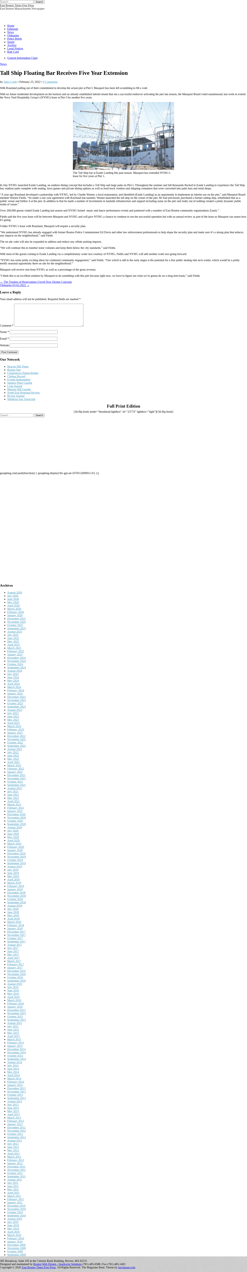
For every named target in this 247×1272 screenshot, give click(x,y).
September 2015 (16, 1019)
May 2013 (13, 1111)
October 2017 (15, 938)
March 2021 (14, 804)
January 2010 (15, 1241)
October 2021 (15, 781)
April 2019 (13, 879)
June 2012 (13, 1147)
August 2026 (14, 592)
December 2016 (16, 970)
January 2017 (15, 967)
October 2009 (15, 1251)
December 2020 (16, 814)
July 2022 (12, 752)
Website (4, 345)
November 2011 (16, 1169)
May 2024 (13, 680)
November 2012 (16, 1130)
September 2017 (16, 941)
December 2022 (16, 736)
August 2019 (14, 866)
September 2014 (16, 1059)
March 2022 (14, 765)
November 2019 (16, 856)
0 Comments (50, 81)
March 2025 (14, 648)
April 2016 (13, 997)
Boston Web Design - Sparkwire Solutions (57, 1264)
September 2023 (16, 706)
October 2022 (15, 742)
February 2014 (15, 1081)
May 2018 (13, 915)
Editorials (12, 28)
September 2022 (16, 745)
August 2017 (14, 944)
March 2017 (14, 961)
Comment (6, 325)
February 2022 (15, 768)
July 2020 (12, 830)
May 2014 (13, 1072)
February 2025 (15, 651)
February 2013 (15, 1120)
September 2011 (16, 1176)
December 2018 (16, 892)
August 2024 (14, 670)
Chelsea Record (16, 376)
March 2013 (14, 1117)
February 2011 (15, 1199)
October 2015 (15, 1016)
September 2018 (16, 902)
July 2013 (12, 1104)
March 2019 (14, 882)
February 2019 (15, 886)
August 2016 (14, 983)
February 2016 (15, 1003)
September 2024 (16, 667)
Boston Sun (14, 369)
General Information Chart (22, 57)
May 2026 (13, 602)
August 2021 (14, 788)
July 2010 (12, 1222)
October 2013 (15, 1094)
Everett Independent (18, 379)
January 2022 (15, 771)
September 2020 (16, 824)
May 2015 (13, 1032)
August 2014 (14, 1062)
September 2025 (16, 628)
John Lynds (10, 81)
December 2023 (16, 696)
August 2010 (14, 1218)
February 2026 (15, 612)
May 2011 (13, 1189)
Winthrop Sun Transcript (21, 399)
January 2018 (15, 928)
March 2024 (14, 687)
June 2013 (13, 1107)
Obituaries (13, 35)
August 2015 (14, 1023)
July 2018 (12, 908)
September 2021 (16, 785)
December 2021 (16, 775)
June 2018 (13, 912)
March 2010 (14, 1235)
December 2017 (16, 931)
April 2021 (13, 801)
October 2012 (15, 1134)
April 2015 (13, 1036)
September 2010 (16, 1215)
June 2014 (13, 1068)
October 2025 (15, 625)
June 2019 (13, 873)
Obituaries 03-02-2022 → (14, 285)
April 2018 (13, 918)
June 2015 (13, 1029)
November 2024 (16, 661)
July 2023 (12, 713)
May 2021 (13, 798)
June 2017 (13, 951)
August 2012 (14, 1140)
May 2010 (13, 1228)
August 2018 (14, 905)
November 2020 (16, 817)
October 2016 (15, 977)
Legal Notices (15, 48)
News (10, 32)
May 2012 (13, 1150)
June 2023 (13, 716)
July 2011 (12, 1182)
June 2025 (13, 638)
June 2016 (13, 990)
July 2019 (12, 869)
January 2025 (15, 654)
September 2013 (16, 1098)
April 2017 (13, 957)
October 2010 (15, 1212)
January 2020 (15, 850)
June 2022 (13, 755)
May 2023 (13, 719)
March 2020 (14, 843)
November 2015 (16, 1013)
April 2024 (13, 683)
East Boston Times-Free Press (17, 5)
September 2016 (16, 980)
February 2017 (15, 964)
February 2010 (15, 1238)
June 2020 (13, 833)
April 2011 (13, 1192)
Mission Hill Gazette (19, 389)
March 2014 (14, 1078)
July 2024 (12, 674)
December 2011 (16, 1166)
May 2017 (13, 954)
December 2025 (16, 618)
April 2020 (13, 840)
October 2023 (15, 703)
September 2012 (16, 1137)
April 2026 (13, 605)
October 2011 (15, 1173)
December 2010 (16, 1205)
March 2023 (14, 726)
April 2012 (13, 1153)
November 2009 (16, 1248)
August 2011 (14, 1179)
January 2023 (15, 732)
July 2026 (12, 595)
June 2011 (13, 1186)
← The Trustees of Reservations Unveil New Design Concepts (36, 281)
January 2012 (15, 1163)
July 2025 (12, 634)
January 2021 (15, 811)
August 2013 (14, 1101)
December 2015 (16, 1010)
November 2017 (16, 935)
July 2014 (12, 1065)
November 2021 (16, 778)
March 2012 (14, 1156)
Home (10, 25)
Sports (10, 41)
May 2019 (13, 876)
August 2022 (14, 749)
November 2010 (16, 1209)
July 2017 (12, 948)
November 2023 (16, 700)
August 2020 (14, 827)
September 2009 (16, 1254)
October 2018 (15, 899)
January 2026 (15, 615)
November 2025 (16, 621)
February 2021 (15, 807)
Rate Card (13, 51)
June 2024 (13, 677)
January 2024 (15, 693)
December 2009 (16, 1244)
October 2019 (15, 860)
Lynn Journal (14, 386)
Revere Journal (15, 395)
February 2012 (15, 1160)
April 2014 (13, 1075)
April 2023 (13, 723)
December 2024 (16, 657)
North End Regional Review (23, 392)
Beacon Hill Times (18, 366)
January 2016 (15, 1006)
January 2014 (15, 1085)
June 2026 (13, 599)
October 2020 (15, 820)
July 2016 (12, 987)
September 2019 (16, 863)
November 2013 (16, 1091)
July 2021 (12, 791)
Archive (11, 45)
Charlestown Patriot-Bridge (23, 373)
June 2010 (13, 1225)
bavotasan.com (126, 1267)
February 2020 (15, 846)
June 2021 (13, 794)
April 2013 (13, 1114)
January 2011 (14, 1202)
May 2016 (13, 993)
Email (4, 338)
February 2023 (15, 729)
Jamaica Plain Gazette (19, 382)
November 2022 (16, 739)
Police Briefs (14, 38)
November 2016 (16, 974)
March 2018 (14, 922)
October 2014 (15, 1055)
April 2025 (13, 644)
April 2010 (13, 1231)
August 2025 (14, 631)
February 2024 (15, 690)
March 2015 (14, 1039)
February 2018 (15, 925)
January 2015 (15, 1045)
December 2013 (16, 1088)
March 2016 (14, 1000)
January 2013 (15, 1124)
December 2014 (16, 1049)
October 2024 (15, 664)
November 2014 (16, 1052)
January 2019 (15, 889)
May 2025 (13, 641)
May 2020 (13, 837)
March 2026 (14, 608)
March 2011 (14, 1196)
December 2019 (16, 853)
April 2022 (13, 762)
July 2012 (12, 1143)
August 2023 (14, 709)
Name (4, 331)
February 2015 (15, 1042)
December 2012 (16, 1127)
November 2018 (16, 895)
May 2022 (13, 758)
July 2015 (12, 1026)
